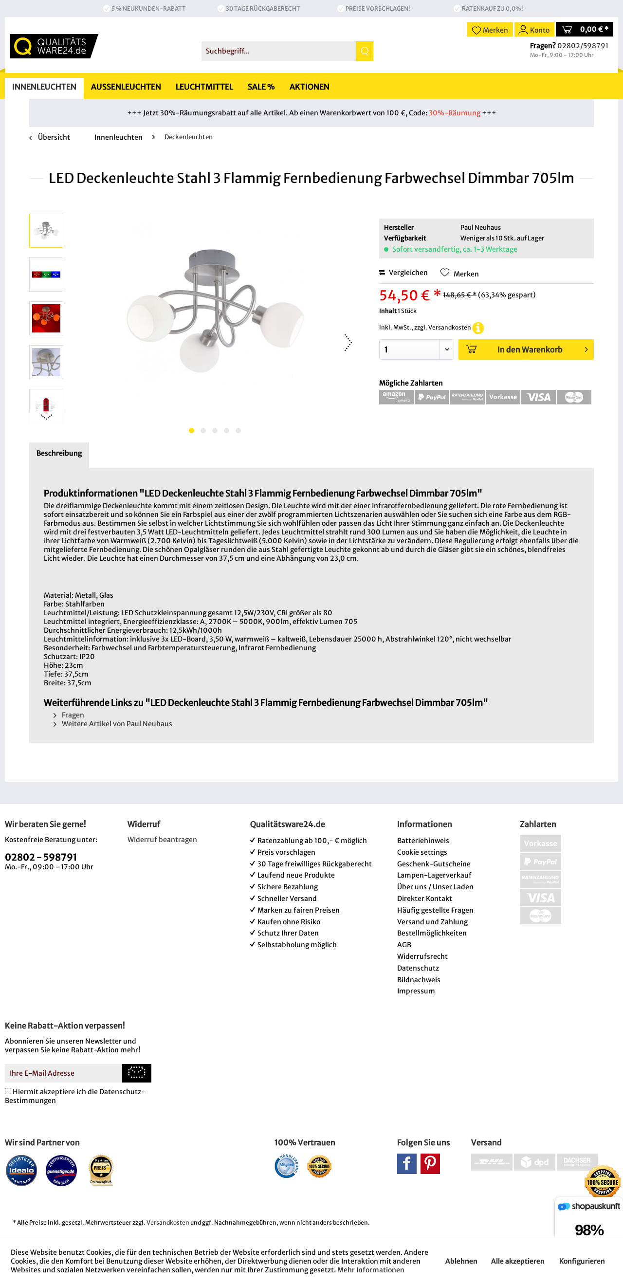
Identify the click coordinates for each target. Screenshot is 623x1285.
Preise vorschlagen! (378, 8)
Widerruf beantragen (162, 839)
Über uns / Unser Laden (435, 886)
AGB (404, 944)
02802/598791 (582, 45)
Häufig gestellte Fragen (435, 910)
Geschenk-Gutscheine (434, 864)
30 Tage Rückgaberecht (263, 8)
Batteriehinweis (423, 840)
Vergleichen (407, 272)
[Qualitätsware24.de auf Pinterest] (430, 1164)
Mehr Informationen (370, 1270)
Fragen (72, 715)
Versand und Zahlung (432, 922)
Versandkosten (168, 1222)
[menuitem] (287, 51)
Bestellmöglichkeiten (432, 933)
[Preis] (101, 1170)
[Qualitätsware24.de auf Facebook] (407, 1164)
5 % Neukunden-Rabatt (148, 8)
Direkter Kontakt (424, 898)
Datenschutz (418, 968)
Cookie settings (422, 852)
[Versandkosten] (478, 327)
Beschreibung (59, 453)
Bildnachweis (418, 979)
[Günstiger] (61, 1170)
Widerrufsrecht (422, 956)
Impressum (416, 991)
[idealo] (21, 1170)
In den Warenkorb (530, 349)
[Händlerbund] (286, 1166)
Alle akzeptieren (518, 1261)
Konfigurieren (582, 1261)
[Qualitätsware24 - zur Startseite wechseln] (54, 46)
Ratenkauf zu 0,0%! (492, 8)
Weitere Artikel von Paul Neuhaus (116, 723)
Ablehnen (461, 1261)
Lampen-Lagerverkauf (434, 875)
